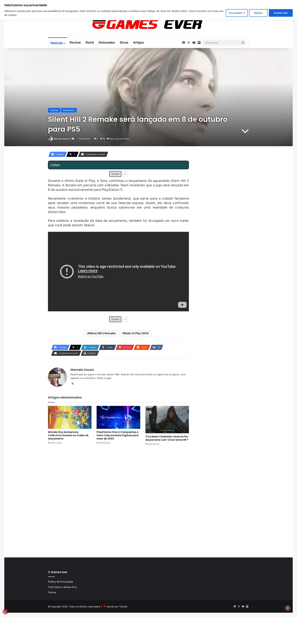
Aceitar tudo (281, 12)
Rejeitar (258, 12)
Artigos (138, 42)
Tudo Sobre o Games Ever (62, 587)
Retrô (90, 42)
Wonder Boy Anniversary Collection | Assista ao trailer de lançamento (68, 435)
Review (75, 42)
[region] (148, 10)
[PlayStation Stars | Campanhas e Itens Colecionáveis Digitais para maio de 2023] (118, 417)
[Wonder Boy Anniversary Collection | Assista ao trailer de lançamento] (69, 417)
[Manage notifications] (287, 608)
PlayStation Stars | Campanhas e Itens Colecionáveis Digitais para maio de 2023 (118, 435)
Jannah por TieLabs (116, 606)
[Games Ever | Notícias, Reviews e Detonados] (129, 24)
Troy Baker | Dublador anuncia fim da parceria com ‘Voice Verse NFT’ (167, 438)
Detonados (107, 42)
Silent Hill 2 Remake (102, 333)
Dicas (124, 42)
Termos (52, 592)
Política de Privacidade (60, 581)
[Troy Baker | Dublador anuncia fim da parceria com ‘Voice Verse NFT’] (167, 419)
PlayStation (69, 110)
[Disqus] (118, 501)
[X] (72, 384)
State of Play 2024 (136, 333)
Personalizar (236, 12)
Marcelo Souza (61, 138)
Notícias (57, 43)
